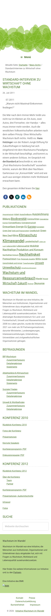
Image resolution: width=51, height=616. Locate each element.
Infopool (6, 502)
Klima (15, 235)
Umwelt (39, 263)
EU (25, 226)
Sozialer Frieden (10, 389)
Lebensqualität (22, 246)
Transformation (28, 263)
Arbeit (16, 214)
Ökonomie (39, 283)
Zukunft (22, 283)
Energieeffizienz (14, 223)
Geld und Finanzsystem (20, 231)
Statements (12, 367)
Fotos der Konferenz (12, 431)
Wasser (45, 279)
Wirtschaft (10, 283)
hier (37, 188)
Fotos (5, 508)
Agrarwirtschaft (8, 214)
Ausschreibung (25, 214)
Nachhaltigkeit (29, 254)
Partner (10, 484)
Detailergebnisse (14, 363)
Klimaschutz (28, 235)
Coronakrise (43, 219)
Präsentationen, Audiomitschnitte (18, 496)
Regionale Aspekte (28, 259)
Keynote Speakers (11, 443)
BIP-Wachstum (9, 356)
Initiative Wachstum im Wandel (29, 611)
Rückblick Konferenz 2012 (15, 471)
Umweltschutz (12, 267)
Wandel (39, 278)
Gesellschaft (35, 231)
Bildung (6, 219)
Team (9, 480)
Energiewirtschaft (29, 223)
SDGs (38, 259)
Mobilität (34, 246)
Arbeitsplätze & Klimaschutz (16, 373)
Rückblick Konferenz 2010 (15, 425)
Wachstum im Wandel (25, 9)
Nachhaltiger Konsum (11, 255)
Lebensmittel (11, 246)
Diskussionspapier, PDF (13, 455)
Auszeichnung (40, 214)
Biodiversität (19, 218)
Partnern (17, 572)
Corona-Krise (33, 219)
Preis (19, 259)
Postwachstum (9, 259)
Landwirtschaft (32, 241)
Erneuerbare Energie (13, 226)
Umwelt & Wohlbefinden (14, 402)
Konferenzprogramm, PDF (15, 449)
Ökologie (30, 284)
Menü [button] (27, 57)
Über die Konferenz (11, 477)
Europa (32, 226)
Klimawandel (13, 241)
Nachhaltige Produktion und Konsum (23, 249)
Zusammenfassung (16, 360)
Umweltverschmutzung (28, 268)
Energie (5, 223)
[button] (5, 197)
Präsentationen (10, 437)
